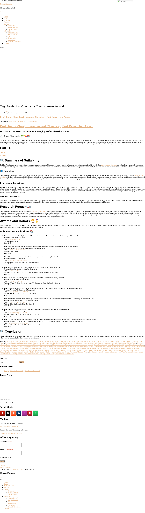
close (1, 11)
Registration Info (13, 34)
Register (6, 22)
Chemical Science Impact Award (86, 343)
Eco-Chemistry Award (137, 345)
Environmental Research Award (121, 348)
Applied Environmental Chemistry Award (45, 341)
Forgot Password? (5, 467)
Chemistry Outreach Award (60, 345)
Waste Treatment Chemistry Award (132, 352)
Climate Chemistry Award (121, 345)
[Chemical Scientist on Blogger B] (13, 413)
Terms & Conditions (14, 41)
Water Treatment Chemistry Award (11, 354)
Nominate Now (9, 20)
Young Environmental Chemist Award (62, 354)
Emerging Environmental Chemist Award (35, 346)
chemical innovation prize (41, 343)
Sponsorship (12, 38)
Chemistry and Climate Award (126, 343)
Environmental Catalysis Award (103, 346)
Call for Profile (12, 29)
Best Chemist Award (102, 341)
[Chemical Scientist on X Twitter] (8, 413)
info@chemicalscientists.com (9, 426)
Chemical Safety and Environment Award (62, 343)
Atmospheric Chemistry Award (85, 341)
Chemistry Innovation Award (42, 345)
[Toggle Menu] (1, 479)
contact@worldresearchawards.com (11, 433)
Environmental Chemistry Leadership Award (33, 348)
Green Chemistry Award (63, 350)
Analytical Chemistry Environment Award (18, 341)
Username (6, 441)
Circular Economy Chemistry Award (81, 345)
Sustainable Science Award (112, 352)
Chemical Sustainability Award (107, 343)
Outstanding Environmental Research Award (14, 352)
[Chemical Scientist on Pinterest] (29, 413)
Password (6, 449)
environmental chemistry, (109, 165)
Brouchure (11, 25)
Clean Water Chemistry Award (103, 345)
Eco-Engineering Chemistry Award (11, 346)
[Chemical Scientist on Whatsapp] (35, 413)
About (6, 18)
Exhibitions (11, 40)
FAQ (9, 36)
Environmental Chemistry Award (124, 346)
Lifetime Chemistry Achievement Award (126, 350)
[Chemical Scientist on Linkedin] (18, 413)
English (123, 1)
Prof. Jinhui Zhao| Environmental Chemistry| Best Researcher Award (35, 117)
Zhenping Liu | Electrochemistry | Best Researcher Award (22, 371)
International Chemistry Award (103, 350)
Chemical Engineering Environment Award (18, 343)
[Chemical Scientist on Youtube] (2, 413)
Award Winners (13, 27)
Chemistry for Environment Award (22, 345)
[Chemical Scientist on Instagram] (24, 413)
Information (7, 31)
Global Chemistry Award (47, 350)
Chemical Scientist (6, 4)
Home (6, 17)
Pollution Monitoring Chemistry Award (57, 352)
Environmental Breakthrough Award (81, 346)
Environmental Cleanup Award (57, 348)
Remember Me (6, 457)
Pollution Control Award (36, 352)
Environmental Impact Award (77, 348)
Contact (6, 43)
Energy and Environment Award (59, 346)
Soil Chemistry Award (96, 352)
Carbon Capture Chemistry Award (120, 341)
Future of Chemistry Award (29, 350)
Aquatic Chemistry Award (67, 341)
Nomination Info (13, 33)
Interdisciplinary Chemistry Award (82, 350)
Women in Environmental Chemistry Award (36, 354)
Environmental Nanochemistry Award (98, 348)
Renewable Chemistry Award (79, 352)
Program (6, 24)
